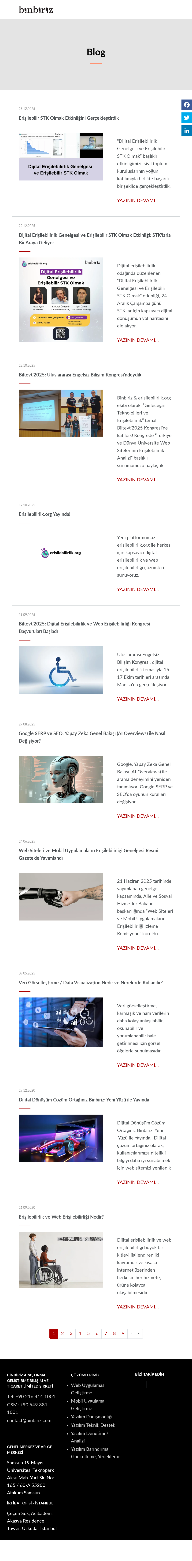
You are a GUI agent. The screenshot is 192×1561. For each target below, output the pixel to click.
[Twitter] (186, 117)
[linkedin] (139, 1393)
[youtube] (166, 1384)
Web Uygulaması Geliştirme (88, 1389)
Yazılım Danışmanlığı (91, 1417)
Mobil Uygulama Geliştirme (87, 1405)
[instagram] (176, 1384)
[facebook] (139, 1384)
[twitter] (153, 1384)
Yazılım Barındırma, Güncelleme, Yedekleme (95, 1453)
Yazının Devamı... (138, 200)
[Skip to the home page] (36, 9)
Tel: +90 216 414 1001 (31, 1396)
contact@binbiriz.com (29, 1420)
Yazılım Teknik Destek (93, 1425)
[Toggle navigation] (169, 9)
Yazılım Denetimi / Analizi (89, 1437)
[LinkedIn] (186, 130)
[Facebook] (186, 105)
